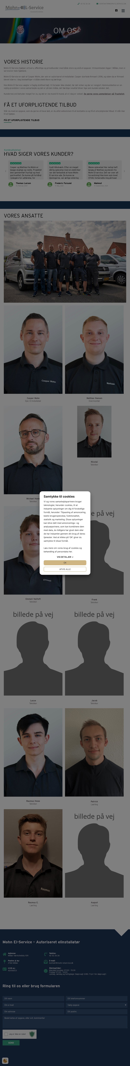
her (70, 551)
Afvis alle (65, 569)
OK (65, 562)
